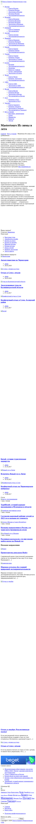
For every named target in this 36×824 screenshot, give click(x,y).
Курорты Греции (13, 50)
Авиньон (4, 792)
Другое (10, 120)
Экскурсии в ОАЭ (14, 101)
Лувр (30, 795)
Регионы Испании (14, 22)
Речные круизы (10, 246)
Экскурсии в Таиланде (15, 108)
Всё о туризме (9, 112)
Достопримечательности (16, 15)
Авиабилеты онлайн (11, 239)
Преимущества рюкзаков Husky (14, 553)
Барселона (15, 792)
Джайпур (27, 792)
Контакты (8, 808)
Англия (7, 33)
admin (6, 264)
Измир (10, 795)
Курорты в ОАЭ (13, 99)
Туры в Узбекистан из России (14, 774)
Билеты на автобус (11, 242)
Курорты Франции (14, 42)
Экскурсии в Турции (15, 59)
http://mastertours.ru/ (24, 166)
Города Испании (13, 19)
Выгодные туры (10, 237)
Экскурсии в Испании (15, 24)
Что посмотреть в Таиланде (17, 110)
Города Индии (13, 91)
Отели (10, 115)
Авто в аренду (9, 251)
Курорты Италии (14, 10)
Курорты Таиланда (14, 106)
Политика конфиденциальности (15, 813)
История (11, 64)
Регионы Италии (14, 14)
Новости (11, 119)
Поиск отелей (9, 248)
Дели (21, 792)
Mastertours (11, 232)
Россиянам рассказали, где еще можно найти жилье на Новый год (17, 540)
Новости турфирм (14, 70)
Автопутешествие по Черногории (14, 260)
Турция (7, 54)
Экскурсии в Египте (15, 73)
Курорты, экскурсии (15, 78)
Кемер (24, 794)
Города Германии (14, 29)
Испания (7, 17)
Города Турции (13, 56)
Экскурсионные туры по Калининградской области (12, 286)
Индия (7, 89)
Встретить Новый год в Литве (13, 474)
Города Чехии (12, 77)
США (6, 82)
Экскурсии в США (14, 85)
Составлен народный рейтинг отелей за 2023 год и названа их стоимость (17, 517)
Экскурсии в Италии (15, 12)
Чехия (7, 75)
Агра (9, 792)
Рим (33, 798)
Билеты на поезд (10, 241)
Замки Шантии (4, 795)
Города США (12, 84)
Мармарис (7, 797)
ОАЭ (6, 98)
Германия (8, 28)
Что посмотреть (13, 31)
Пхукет (27, 797)
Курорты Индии (13, 92)
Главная (7, 806)
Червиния (19, 801)
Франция (8, 38)
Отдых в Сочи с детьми (10, 273)
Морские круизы (10, 244)
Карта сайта (8, 810)
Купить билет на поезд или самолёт (16, 776)
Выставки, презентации (16, 113)
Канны (19, 795)
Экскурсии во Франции (16, 43)
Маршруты (12, 117)
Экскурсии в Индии (15, 94)
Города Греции (13, 49)
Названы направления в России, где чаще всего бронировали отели (16, 529)
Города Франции (13, 40)
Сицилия (4, 801)
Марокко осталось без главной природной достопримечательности (15, 568)
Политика (11, 68)
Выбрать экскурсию (11, 249)
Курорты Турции (14, 57)
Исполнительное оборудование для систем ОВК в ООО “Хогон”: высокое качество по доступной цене (19, 770)
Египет (7, 63)
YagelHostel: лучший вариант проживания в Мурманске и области (16, 506)
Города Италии (13, 8)
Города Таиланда (14, 105)
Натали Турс (18, 798)
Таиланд (7, 103)
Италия (7, 6)
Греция (7, 47)
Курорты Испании (14, 21)
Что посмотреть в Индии (16, 96)
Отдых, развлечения (15, 71)
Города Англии (13, 35)
